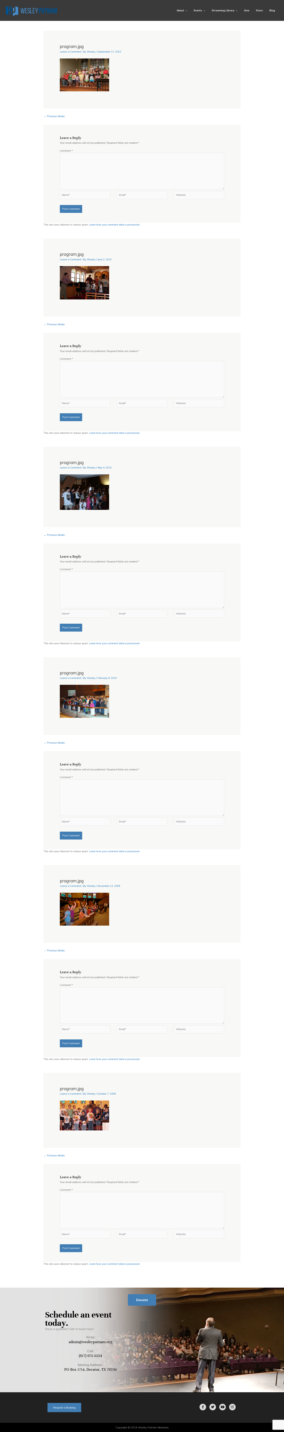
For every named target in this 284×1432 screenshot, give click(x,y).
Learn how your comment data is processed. (114, 224)
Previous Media (54, 116)
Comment (66, 150)
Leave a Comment (70, 51)
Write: (90, 1337)
